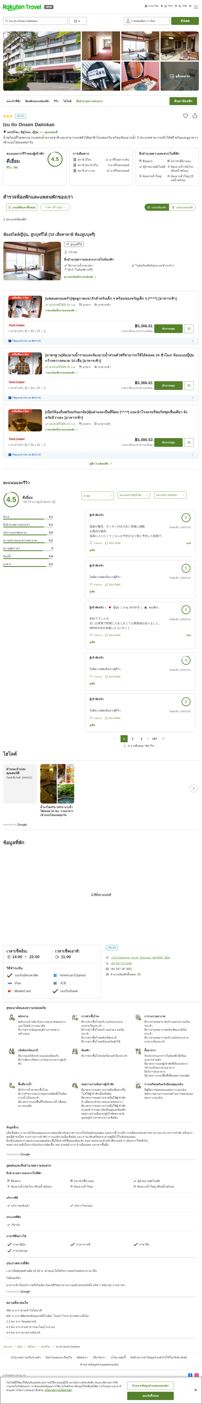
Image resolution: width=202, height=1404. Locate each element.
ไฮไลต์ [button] (67, 101)
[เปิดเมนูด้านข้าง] (196, 7)
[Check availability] (189, 328)
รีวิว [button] (56, 101)
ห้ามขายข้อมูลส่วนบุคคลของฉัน (99, 1364)
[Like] (185, 116)
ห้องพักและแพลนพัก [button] (37, 101)
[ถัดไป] (193, 788)
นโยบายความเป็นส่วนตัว (58, 1390)
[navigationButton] (115, 738)
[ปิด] (195, 1390)
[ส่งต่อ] (195, 116)
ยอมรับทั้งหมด (150, 1395)
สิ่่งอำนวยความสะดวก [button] (89, 101)
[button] (22, 7)
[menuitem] (154, 6)
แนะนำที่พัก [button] (14, 101)
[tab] (157, 207)
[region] (101, 1390)
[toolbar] (95, 21)
